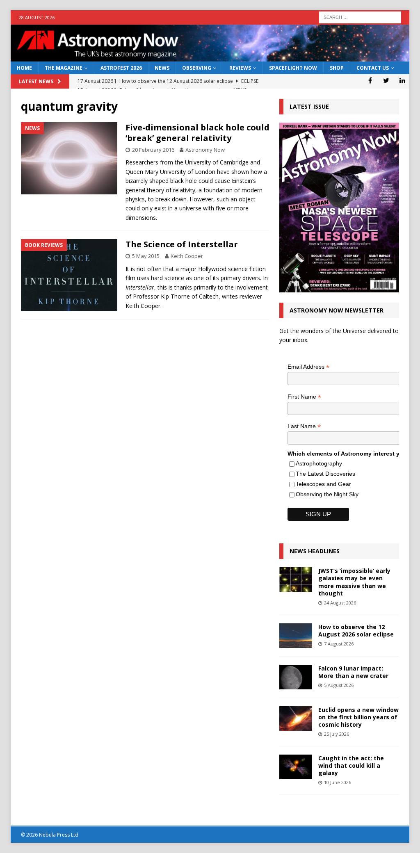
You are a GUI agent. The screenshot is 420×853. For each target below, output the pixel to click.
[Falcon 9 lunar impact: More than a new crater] (295, 677)
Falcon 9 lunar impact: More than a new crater (353, 672)
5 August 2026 (339, 685)
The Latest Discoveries (325, 473)
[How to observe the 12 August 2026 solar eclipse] (295, 635)
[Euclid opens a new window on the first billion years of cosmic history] (295, 718)
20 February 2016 (153, 149)
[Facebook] (370, 80)
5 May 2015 (146, 256)
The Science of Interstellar (182, 244)
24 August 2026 (340, 603)
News (162, 67)
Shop (337, 67)
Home (24, 67)
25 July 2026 (336, 734)
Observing (196, 67)
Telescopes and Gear (323, 484)
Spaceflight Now (293, 67)
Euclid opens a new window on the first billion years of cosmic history (358, 717)
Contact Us (372, 67)
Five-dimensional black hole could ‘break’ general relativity (197, 133)
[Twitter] (386, 80)
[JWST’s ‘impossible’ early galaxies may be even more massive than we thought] (295, 579)
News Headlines (315, 551)
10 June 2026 (337, 782)
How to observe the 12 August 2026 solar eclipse (356, 630)
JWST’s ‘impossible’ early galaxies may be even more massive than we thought (354, 582)
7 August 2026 (339, 644)
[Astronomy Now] (210, 57)
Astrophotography (319, 463)
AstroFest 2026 (121, 67)
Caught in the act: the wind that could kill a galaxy (351, 765)
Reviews (240, 67)
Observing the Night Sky (327, 494)
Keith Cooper (187, 256)
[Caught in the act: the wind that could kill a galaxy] (295, 767)
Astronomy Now (205, 149)
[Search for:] (360, 17)
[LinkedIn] (402, 80)
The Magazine (63, 67)
